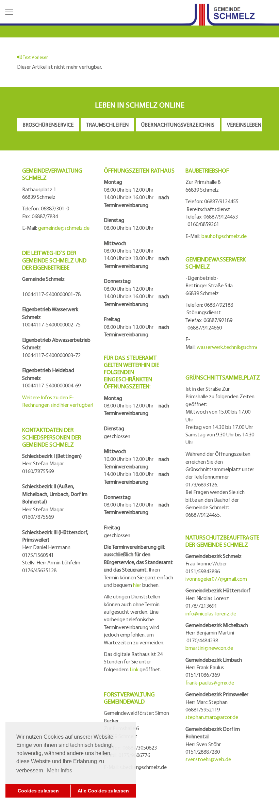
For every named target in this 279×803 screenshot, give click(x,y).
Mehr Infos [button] (59, 770)
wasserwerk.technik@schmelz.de (233, 346)
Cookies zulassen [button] (38, 790)
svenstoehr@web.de (208, 759)
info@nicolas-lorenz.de (210, 613)
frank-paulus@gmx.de (209, 682)
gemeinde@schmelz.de (63, 227)
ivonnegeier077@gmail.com (216, 578)
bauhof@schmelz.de (224, 235)
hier (137, 584)
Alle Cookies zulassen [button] (103, 790)
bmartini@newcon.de (209, 647)
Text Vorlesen (35, 57)
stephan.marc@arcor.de (211, 716)
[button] (8, 11)
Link (134, 669)
